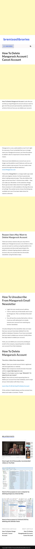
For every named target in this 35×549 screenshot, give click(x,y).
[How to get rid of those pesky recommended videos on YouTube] (17, 459)
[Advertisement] (17, 17)
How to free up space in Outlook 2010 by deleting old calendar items (15, 520)
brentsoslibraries (16, 39)
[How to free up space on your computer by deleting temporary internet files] (17, 490)
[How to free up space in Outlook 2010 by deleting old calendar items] (17, 517)
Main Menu (8, 46)
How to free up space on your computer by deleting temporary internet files (15, 493)
